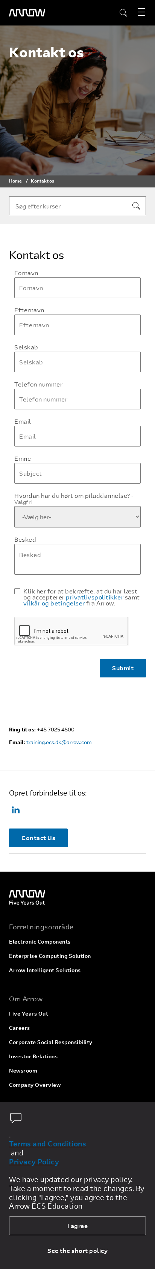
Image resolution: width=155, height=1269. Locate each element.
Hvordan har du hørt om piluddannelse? (74, 499)
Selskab (26, 347)
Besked (25, 539)
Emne (22, 458)
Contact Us (38, 838)
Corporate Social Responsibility (51, 1042)
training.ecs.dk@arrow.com (59, 742)
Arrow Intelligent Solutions (45, 970)
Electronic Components (40, 941)
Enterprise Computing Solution (50, 955)
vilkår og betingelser (54, 603)
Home (15, 181)
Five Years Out (28, 1013)
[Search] (136, 206)
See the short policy (77, 1250)
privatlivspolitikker (94, 597)
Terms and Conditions (47, 1143)
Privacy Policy (34, 1161)
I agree (77, 1226)
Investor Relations (33, 1056)
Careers (19, 1027)
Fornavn (26, 273)
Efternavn (29, 310)
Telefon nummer (38, 384)
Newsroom (23, 1070)
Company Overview (35, 1084)
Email (22, 421)
